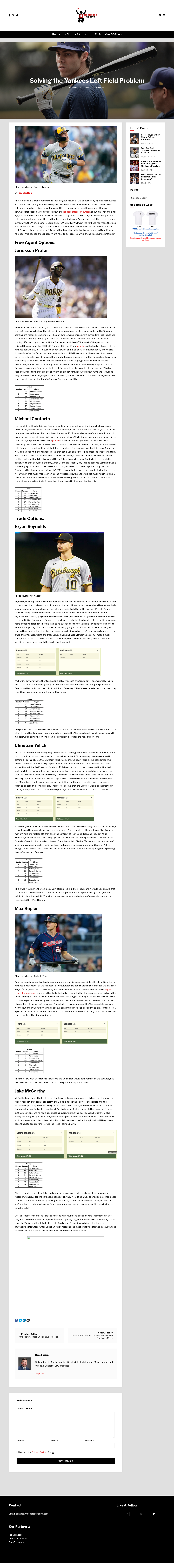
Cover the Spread (18, 1538)
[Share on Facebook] (16, 1320)
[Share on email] (28, 1320)
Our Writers (113, 34)
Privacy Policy (39, 1452)
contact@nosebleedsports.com (32, 1513)
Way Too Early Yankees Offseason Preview (150, 150)
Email (54, 1440)
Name (20, 1440)
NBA (77, 34)
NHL (87, 34)
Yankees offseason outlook (77, 212)
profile (55, 440)
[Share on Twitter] (20, 1320)
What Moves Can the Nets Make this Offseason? (151, 176)
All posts (39, 1373)
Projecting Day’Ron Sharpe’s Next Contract (150, 137)
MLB (98, 34)
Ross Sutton (25, 193)
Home (56, 34)
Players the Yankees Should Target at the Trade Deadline (151, 163)
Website (89, 1440)
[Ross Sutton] (24, 1363)
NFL (67, 34)
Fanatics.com (15, 1535)
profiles (81, 346)
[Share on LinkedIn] (24, 1320)
